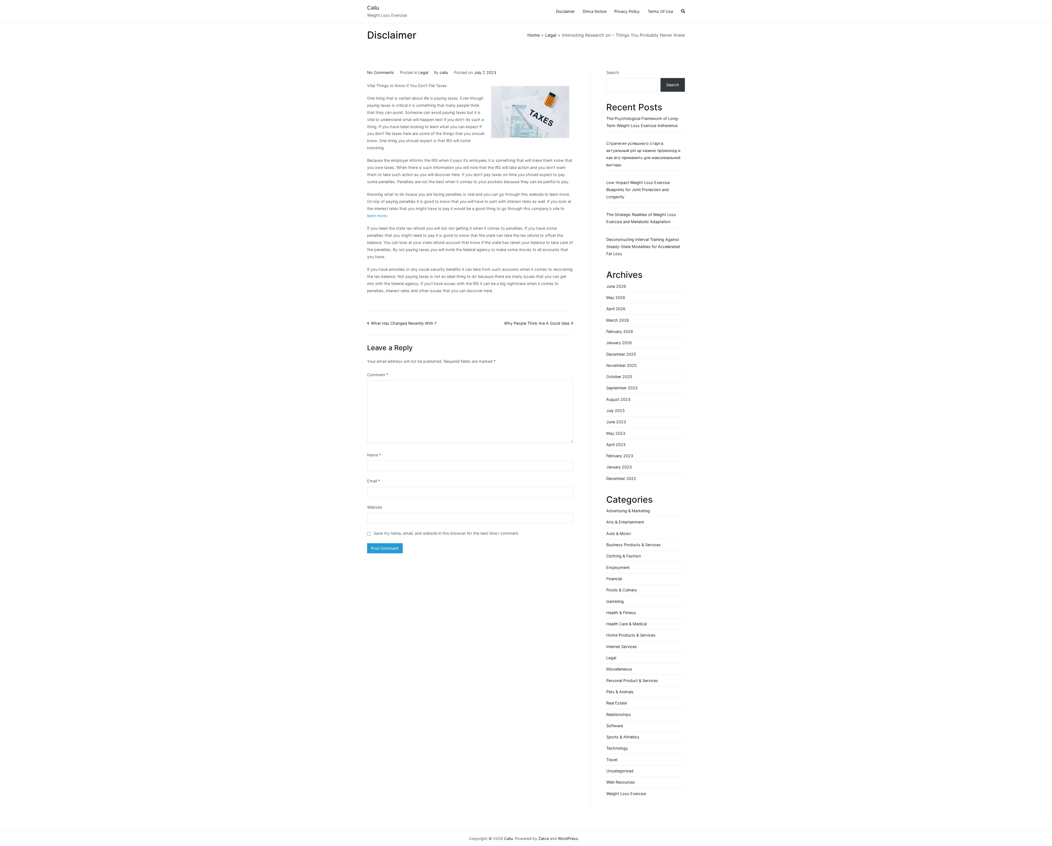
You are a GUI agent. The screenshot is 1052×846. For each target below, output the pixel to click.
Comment (377, 374)
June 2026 (616, 286)
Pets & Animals (620, 691)
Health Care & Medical (626, 623)
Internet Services (621, 646)
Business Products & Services (633, 544)
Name (374, 455)
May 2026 (615, 297)
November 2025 (621, 365)
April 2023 (615, 444)
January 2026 (619, 342)
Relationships (618, 714)
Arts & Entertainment (625, 522)
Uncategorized (619, 771)
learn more (377, 215)
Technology (617, 748)
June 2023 (616, 421)
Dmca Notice (595, 11)
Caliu (373, 8)
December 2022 (621, 478)
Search (612, 72)
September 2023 (622, 387)
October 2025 (619, 376)
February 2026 (619, 331)
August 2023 (618, 399)
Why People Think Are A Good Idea (536, 323)
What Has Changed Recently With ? (403, 323)
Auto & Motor (618, 533)
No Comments (380, 72)
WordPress (568, 838)
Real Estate (616, 703)
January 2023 (619, 467)
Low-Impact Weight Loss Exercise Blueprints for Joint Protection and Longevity (638, 189)
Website (374, 507)
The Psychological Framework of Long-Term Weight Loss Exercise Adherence (642, 122)
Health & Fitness (621, 612)
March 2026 (617, 320)
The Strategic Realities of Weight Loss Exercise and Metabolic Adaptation (641, 218)
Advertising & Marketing (628, 510)
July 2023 (615, 410)
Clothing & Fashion (623, 556)
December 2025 (621, 354)
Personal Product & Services (632, 680)
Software (614, 725)
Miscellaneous (619, 669)
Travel (611, 759)
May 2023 (615, 433)
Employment (618, 567)
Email (373, 481)
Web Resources (620, 782)
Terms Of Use (660, 11)
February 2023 (619, 455)
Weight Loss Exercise (626, 793)
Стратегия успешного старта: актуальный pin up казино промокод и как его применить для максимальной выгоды (643, 154)
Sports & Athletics (622, 737)
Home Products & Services (631, 635)
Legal (423, 72)
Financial (614, 578)
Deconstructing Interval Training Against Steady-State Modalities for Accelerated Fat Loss (643, 246)
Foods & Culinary (621, 590)
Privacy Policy (627, 11)
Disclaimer (565, 11)
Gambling (615, 601)
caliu (444, 72)
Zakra (543, 838)
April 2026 (615, 308)
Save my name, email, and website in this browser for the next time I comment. (446, 533)
